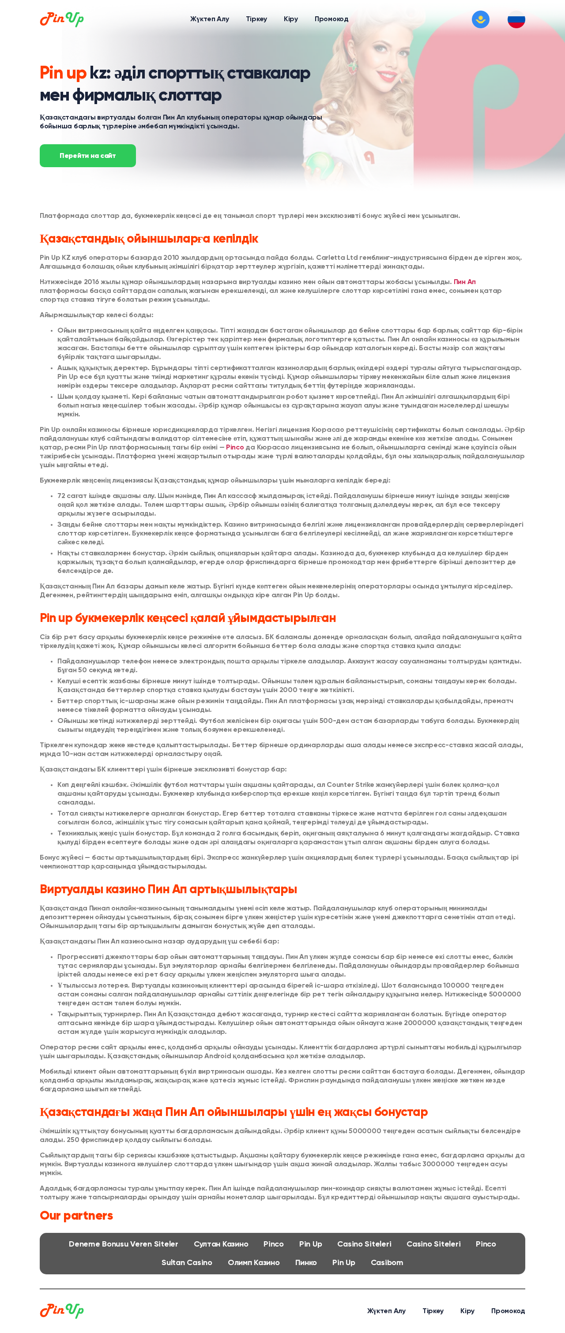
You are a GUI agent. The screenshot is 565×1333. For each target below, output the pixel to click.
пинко (306, 1263)
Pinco (235, 447)
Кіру (291, 19)
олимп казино (254, 1263)
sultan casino (187, 1263)
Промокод (332, 19)
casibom (387, 1263)
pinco (274, 1244)
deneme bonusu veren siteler (123, 1244)
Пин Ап (174, 117)
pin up (310, 1244)
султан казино (221, 1244)
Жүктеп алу (209, 19)
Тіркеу (256, 19)
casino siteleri (364, 1244)
